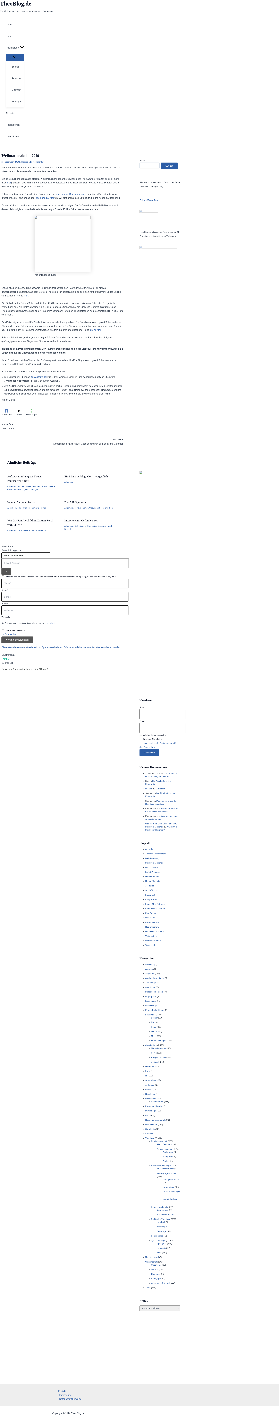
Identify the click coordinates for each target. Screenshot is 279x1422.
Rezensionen (151, 1124)
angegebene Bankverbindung (71, 194)
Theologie (91, 526)
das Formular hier (45, 198)
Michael (148, 789)
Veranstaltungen (158, 1040)
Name (142, 707)
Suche (142, 160)
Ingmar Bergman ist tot (21, 502)
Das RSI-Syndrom (75, 502)
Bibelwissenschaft (159, 1141)
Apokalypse (168, 1152)
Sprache (149, 1134)
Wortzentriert (151, 945)
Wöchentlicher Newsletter (154, 735)
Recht (148, 1115)
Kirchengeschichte (165, 1169)
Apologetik (162, 1243)
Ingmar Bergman (38, 508)
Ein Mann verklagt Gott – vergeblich (86, 476)
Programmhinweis (153, 1106)
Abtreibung (150, 964)
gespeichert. (50, 623)
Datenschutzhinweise (70, 1399)
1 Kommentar (37, 162)
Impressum (65, 1395)
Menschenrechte (159, 1048)
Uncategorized (152, 1257)
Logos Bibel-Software (155, 904)
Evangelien (168, 1156)
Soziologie (150, 1129)
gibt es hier (95, 330)
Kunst (153, 1027)
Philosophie (150, 1098)
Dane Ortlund (151, 867)
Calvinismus (80, 526)
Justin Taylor (151, 890)
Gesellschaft (28, 530)
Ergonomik (83, 508)
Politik (154, 1053)
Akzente (149, 969)
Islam (147, 1071)
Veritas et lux (151, 936)
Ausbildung (150, 987)
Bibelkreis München (154, 863)
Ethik (19, 530)
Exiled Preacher (152, 872)
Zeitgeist (155, 1062)
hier (9, 182)
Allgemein (25, 162)
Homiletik (161, 1222)
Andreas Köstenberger (155, 853)
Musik (154, 1036)
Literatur (155, 1031)
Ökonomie (156, 1274)
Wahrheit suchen (153, 940)
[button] (22, 48)
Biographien (150, 996)
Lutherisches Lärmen (155, 908)
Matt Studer (150, 913)
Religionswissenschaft (155, 1120)
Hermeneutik (151, 1066)
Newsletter (150, 1094)
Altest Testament (164, 1144)
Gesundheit (94, 508)
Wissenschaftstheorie (161, 1283)
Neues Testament (33, 486)
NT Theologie (31, 489)
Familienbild (41, 530)
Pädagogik (156, 1278)
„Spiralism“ (161, 789)
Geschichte (156, 1265)
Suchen (169, 166)
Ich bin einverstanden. (15, 631)
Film (19, 508)
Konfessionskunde (159, 1207)
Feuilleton (149, 1015)
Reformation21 (152, 922)
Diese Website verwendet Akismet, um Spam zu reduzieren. (32, 647)
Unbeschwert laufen (154, 931)
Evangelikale (168, 1187)
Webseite (5, 617)
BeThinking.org (152, 858)
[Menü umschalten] (15, 57)
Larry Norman (151, 899)
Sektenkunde (157, 1236)
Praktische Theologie (160, 1219)
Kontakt (62, 1391)
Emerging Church (171, 1179)
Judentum (149, 1085)
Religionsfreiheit (158, 1057)
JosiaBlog (149, 886)
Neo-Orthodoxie (170, 1199)
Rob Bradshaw (152, 927)
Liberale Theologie (171, 1191)
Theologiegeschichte (166, 1173)
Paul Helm (150, 918)
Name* (4, 590)
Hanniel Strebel (152, 876)
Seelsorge (161, 1231)
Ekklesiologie (151, 1005)
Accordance (150, 849)
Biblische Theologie (154, 992)
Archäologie (150, 982)
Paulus (45, 486)
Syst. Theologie (158, 1240)
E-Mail (142, 721)
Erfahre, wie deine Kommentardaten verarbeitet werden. (92, 647)
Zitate (148, 1287)
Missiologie (162, 1226)
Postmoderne (157, 1101)
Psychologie (150, 1111)
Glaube (26, 508)
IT (75, 508)
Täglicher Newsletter (152, 739)
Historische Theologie (161, 1165)
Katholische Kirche (165, 1214)
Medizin (154, 1269)
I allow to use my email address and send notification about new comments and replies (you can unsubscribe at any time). (61, 576)
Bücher (20, 486)
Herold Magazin (152, 881)
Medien (148, 1089)
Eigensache (150, 1001)
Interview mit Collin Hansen (81, 520)
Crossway (102, 526)
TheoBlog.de (15, 3)
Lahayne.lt (150, 895)
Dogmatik (161, 1248)
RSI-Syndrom (107, 508)
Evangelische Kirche (154, 1010)
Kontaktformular (39, 377)
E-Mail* (4, 603)
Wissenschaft (151, 1262)
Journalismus (151, 1080)
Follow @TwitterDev (149, 200)
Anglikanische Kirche (154, 978)
